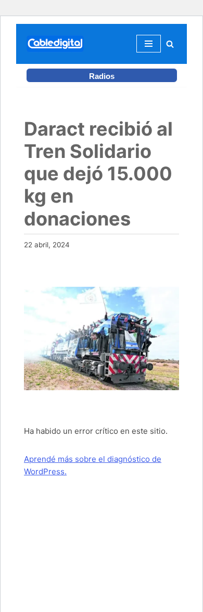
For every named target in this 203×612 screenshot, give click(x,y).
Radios (102, 76)
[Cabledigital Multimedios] (55, 44)
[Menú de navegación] (148, 43)
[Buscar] (170, 44)
